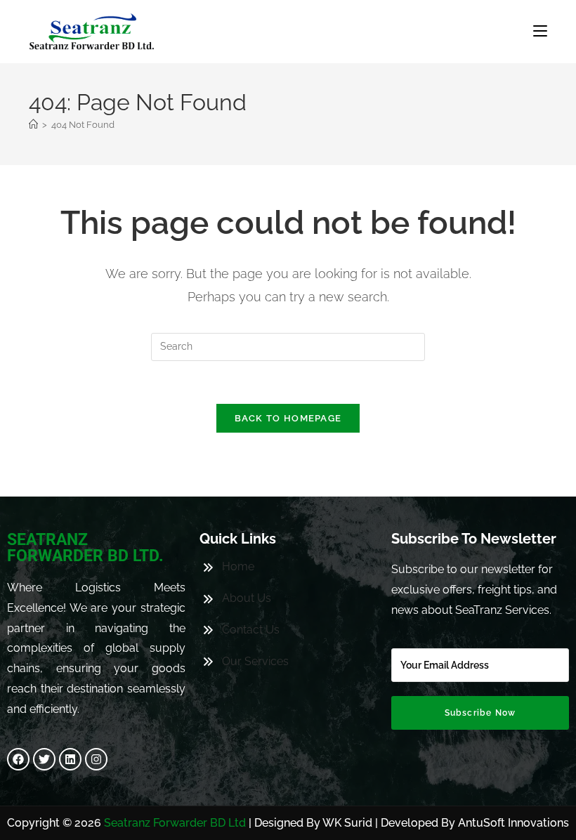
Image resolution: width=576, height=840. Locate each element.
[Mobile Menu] (540, 31)
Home (238, 566)
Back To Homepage (288, 418)
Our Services (255, 661)
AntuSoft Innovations (513, 822)
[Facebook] (18, 759)
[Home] (33, 124)
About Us (246, 598)
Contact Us (251, 629)
